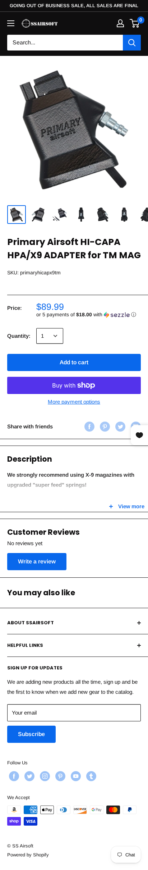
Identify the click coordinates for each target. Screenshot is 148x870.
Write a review (37, 561)
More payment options (74, 402)
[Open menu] (10, 23)
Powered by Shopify (28, 854)
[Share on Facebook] (88, 426)
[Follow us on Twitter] (28, 776)
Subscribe (31, 734)
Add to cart (74, 362)
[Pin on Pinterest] (104, 426)
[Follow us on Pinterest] (59, 776)
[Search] (132, 43)
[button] (88, 314)
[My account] (120, 23)
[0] (134, 23)
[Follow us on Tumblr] (90, 776)
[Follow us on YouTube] (75, 776)
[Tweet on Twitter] (119, 426)
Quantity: (19, 336)
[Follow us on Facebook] (13, 776)
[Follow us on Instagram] (44, 776)
